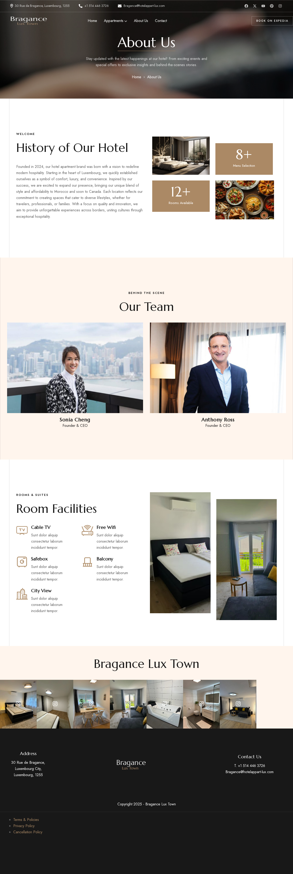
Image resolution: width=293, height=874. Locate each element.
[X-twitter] (254, 6)
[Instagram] (280, 6)
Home (136, 77)
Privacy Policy (24, 825)
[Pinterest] (271, 6)
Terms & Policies (26, 819)
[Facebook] (246, 6)
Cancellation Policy (27, 832)
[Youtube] (263, 6)
